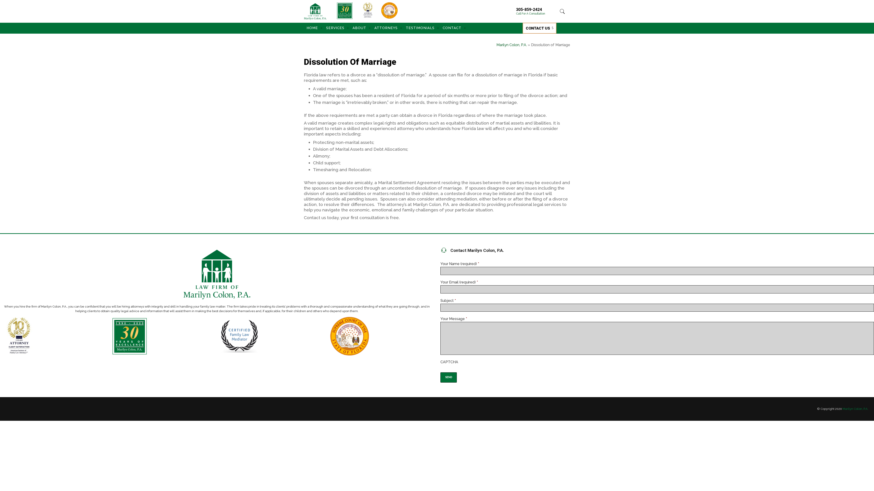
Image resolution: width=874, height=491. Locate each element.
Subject (448, 300)
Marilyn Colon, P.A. (511, 45)
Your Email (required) (459, 282)
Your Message (453, 319)
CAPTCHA (449, 362)
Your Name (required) (459, 264)
